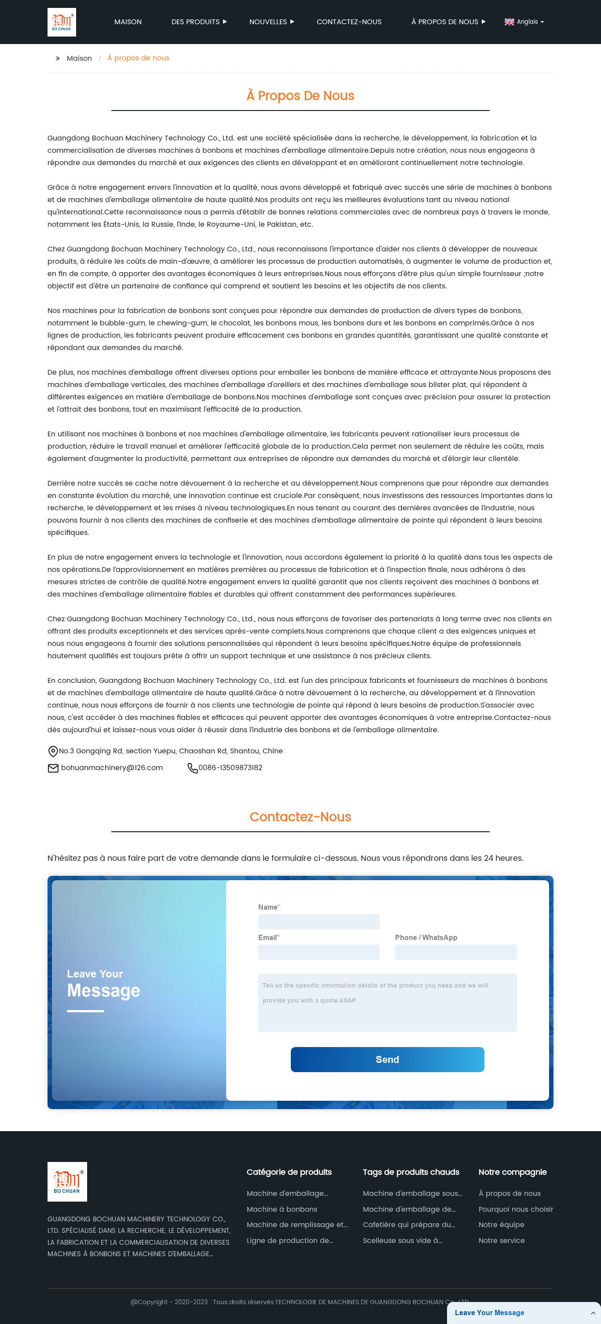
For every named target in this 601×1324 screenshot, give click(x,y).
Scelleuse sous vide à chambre (400, 1240)
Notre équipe (501, 1225)
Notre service (502, 1241)
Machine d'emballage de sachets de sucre (407, 1209)
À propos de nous (444, 22)
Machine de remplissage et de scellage (295, 1225)
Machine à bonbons (282, 1209)
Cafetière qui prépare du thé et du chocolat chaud (408, 1225)
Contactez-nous (349, 22)
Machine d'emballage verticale (285, 1193)
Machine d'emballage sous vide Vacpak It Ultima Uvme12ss (410, 1193)
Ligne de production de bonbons (288, 1240)
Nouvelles (268, 22)
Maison (128, 22)
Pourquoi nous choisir (516, 1209)
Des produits (196, 22)
